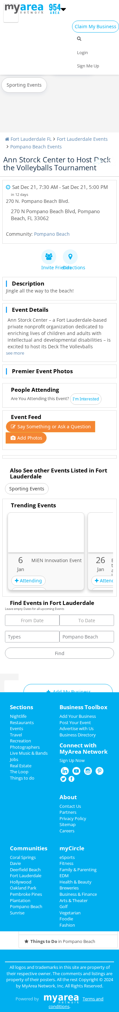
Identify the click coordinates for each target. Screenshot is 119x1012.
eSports (67, 857)
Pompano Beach (52, 234)
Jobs (14, 759)
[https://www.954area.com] (25, 8)
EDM (64, 876)
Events (16, 728)
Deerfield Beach (25, 870)
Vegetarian (70, 913)
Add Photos (29, 438)
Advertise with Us (77, 728)
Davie (15, 863)
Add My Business (71, 692)
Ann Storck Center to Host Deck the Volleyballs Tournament (57, 163)
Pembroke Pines (26, 894)
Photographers (25, 747)
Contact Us (70, 806)
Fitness (66, 863)
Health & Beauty (76, 882)
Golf (63, 906)
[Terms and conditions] (61, 999)
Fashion (67, 925)
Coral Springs (23, 857)
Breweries (69, 888)
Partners (68, 812)
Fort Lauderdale (25, 876)
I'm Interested (86, 399)
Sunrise (17, 913)
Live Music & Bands (29, 753)
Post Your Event (75, 722)
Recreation (20, 741)
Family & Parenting (78, 870)
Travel (16, 735)
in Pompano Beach (62, 941)
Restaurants (22, 722)
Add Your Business (78, 716)
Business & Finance (78, 894)
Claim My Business (95, 26)
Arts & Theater (74, 900)
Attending (30, 580)
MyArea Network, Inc (42, 986)
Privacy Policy (73, 818)
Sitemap (68, 824)
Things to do (22, 778)
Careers (67, 831)
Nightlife (18, 716)
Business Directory (78, 735)
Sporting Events (24, 85)
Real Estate (20, 766)
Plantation (20, 900)
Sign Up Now (72, 760)
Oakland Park (23, 888)
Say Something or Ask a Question (53, 426)
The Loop (19, 772)
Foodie (66, 919)
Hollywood (20, 882)
